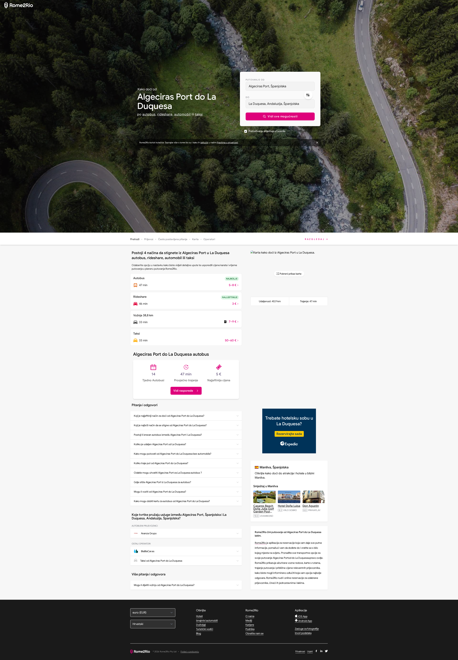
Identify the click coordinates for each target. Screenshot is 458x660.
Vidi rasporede (183, 391)
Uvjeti (310, 651)
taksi (199, 114)
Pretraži (134, 239)
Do (247, 97)
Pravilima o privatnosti (227, 142)
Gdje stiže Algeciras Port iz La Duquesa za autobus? (162, 482)
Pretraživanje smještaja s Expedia (267, 131)
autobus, (149, 114)
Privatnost (300, 651)
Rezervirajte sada (289, 434)
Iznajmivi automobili (207, 620)
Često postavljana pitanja (172, 239)
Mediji (248, 620)
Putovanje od (255, 79)
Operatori (209, 239)
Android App (305, 620)
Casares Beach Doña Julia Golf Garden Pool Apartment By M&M (263, 511)
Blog (198, 633)
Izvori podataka (303, 633)
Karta (195, 239)
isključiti (204, 142)
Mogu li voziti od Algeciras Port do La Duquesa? (160, 491)
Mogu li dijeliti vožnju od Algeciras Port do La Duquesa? (164, 585)
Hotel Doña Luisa (289, 506)
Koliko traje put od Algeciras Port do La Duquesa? (161, 463)
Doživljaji (201, 624)
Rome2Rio (260, 542)
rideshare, (165, 114)
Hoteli (199, 616)
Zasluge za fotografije (307, 628)
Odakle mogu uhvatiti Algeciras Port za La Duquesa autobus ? (168, 472)
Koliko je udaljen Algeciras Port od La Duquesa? (160, 444)
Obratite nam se (254, 633)
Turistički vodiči (204, 629)
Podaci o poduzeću (190, 652)
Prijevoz (148, 239)
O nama (249, 616)
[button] (280, 116)
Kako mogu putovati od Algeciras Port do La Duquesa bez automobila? (172, 453)
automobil (182, 114)
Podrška (249, 629)
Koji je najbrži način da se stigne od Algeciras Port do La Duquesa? (170, 425)
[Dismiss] (317, 142)
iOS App (302, 616)
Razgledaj (315, 239)
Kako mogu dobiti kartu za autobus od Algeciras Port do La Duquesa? (172, 501)
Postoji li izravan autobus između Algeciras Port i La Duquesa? (168, 434)
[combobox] (280, 86)
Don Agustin (311, 506)
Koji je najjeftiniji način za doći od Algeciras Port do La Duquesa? (169, 415)
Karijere (249, 624)
